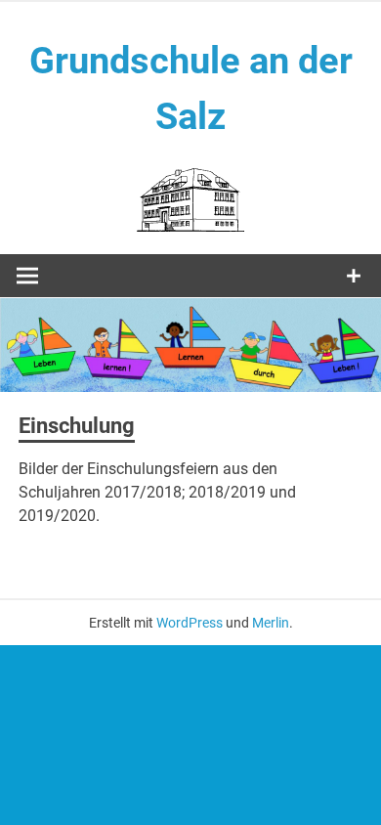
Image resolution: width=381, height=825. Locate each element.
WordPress (189, 622)
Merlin (270, 622)
